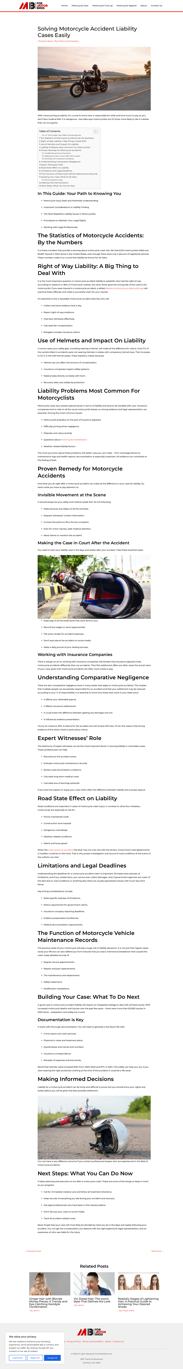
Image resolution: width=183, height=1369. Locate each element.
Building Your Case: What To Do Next (59, 177)
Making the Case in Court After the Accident (62, 156)
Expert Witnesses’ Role (52, 165)
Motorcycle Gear (80, 5)
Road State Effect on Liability (55, 168)
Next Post (158, 1251)
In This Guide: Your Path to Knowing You (63, 135)
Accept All (52, 1358)
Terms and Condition (93, 1341)
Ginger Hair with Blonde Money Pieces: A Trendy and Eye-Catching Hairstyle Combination (48, 1302)
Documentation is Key (54, 180)
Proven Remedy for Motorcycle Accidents (61, 150)
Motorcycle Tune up (102, 5)
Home (64, 5)
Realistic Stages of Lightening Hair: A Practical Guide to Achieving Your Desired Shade (138, 1302)
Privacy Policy (74, 1341)
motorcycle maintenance (74, 439)
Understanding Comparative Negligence (61, 162)
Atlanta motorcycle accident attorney (125, 288)
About (144, 5)
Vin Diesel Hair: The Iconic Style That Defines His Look (92, 1300)
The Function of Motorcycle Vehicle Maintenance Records (70, 174)
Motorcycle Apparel (127, 5)
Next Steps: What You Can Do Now (58, 186)
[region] (34, 1348)
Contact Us (156, 5)
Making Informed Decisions (55, 183)
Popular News (46, 41)
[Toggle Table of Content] (95, 131)
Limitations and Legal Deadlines (56, 171)
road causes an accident (60, 850)
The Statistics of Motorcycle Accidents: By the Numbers (67, 138)
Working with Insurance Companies (59, 159)
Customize (17, 1358)
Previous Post (33, 1251)
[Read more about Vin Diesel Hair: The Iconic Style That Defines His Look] (94, 1283)
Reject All (35, 1358)
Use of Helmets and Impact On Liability (60, 144)
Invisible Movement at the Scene (57, 153)
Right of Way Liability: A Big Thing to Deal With (63, 141)
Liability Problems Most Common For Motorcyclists (65, 147)
